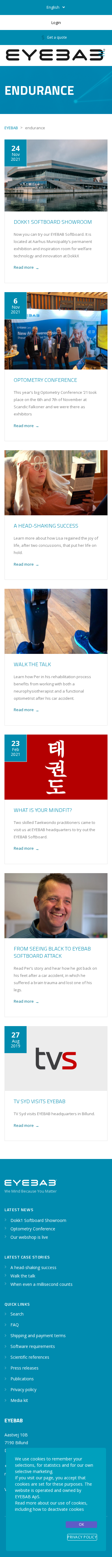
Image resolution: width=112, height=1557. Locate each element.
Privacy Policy (82, 1537)
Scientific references (29, 1357)
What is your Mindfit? (43, 810)
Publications (22, 1379)
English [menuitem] (53, 7)
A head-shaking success (46, 526)
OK (81, 1524)
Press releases (24, 1368)
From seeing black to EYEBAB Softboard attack (52, 952)
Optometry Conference (45, 380)
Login (56, 22)
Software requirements (32, 1346)
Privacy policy (23, 1389)
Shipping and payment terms (38, 1335)
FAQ (14, 1325)
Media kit (19, 1400)
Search (17, 1314)
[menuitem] (56, 7)
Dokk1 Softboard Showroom (53, 222)
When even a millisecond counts (41, 1284)
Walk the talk (32, 664)
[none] (56, 7)
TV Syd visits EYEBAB (39, 1101)
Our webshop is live (29, 1237)
